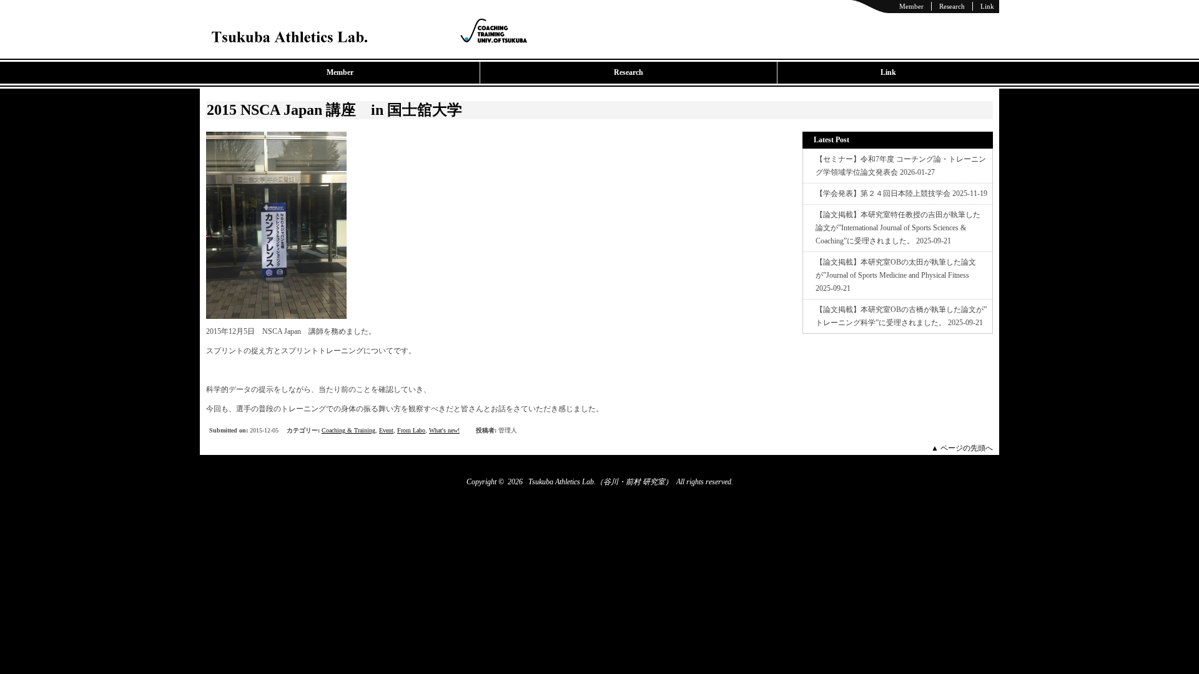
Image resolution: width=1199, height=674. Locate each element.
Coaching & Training (348, 430)
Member (911, 6)
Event (386, 430)
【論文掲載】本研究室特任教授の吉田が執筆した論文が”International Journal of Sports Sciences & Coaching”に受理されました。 (898, 227)
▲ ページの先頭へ (962, 448)
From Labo (411, 430)
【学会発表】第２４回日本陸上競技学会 (883, 193)
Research (952, 6)
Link (987, 6)
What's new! (444, 430)
